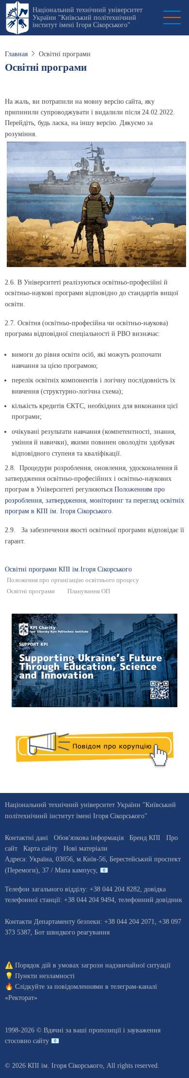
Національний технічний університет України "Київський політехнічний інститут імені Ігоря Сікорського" (87, 17)
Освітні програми (31, 591)
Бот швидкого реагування (72, 932)
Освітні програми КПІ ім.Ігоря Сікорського (68, 569)
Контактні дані (26, 837)
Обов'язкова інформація (89, 837)
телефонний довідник (150, 900)
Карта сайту (40, 848)
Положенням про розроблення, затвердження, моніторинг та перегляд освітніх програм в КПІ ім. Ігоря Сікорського (94, 500)
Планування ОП (88, 591)
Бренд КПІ (144, 837)
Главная (16, 54)
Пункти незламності (45, 976)
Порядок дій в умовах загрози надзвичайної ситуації (93, 965)
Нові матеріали (85, 848)
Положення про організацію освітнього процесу (73, 580)
